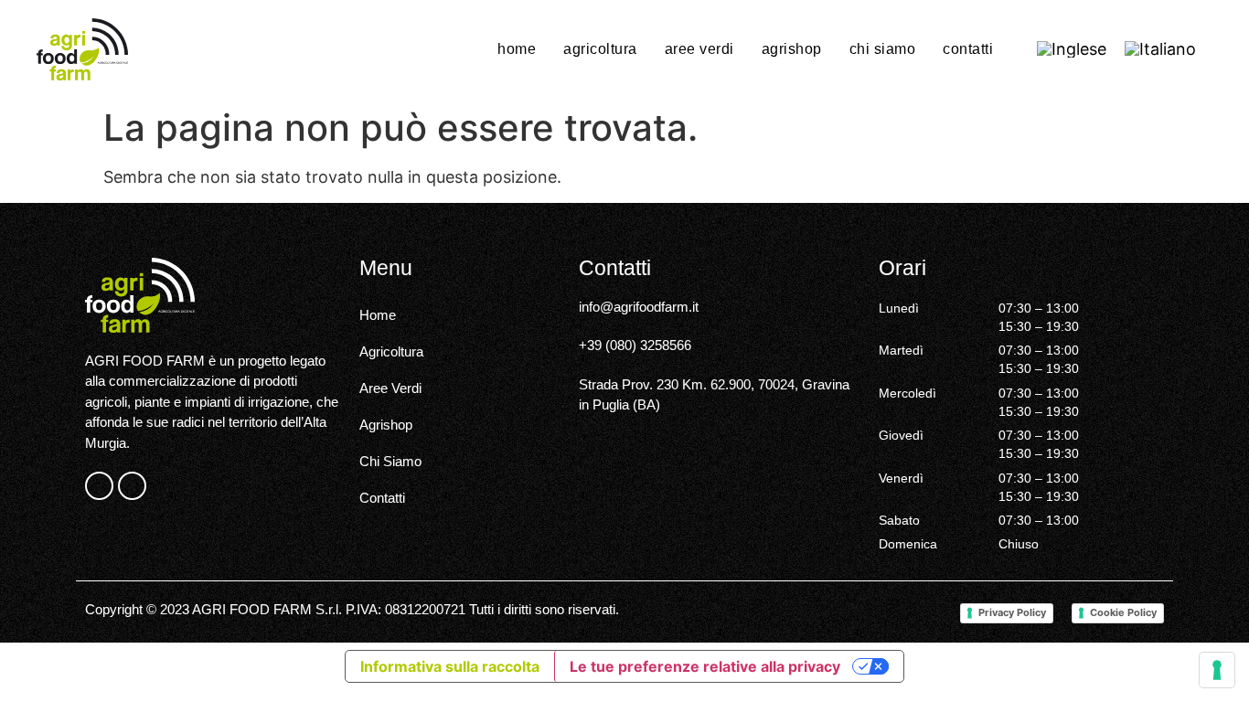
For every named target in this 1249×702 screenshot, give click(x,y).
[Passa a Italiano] (1160, 49)
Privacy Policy (1012, 612)
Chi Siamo (882, 49)
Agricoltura (600, 49)
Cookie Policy (1123, 612)
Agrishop (792, 49)
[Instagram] (132, 486)
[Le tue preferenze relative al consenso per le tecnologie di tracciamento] (1217, 670)
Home (516, 49)
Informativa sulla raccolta (449, 666)
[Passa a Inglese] (1072, 49)
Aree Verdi (699, 49)
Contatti (968, 49)
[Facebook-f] (99, 486)
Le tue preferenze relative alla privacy (705, 666)
